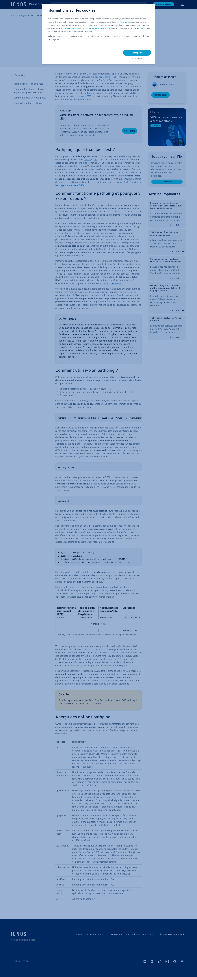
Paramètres (125, 22)
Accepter (65, 36)
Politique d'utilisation (70, 28)
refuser (143, 28)
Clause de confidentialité (99, 28)
